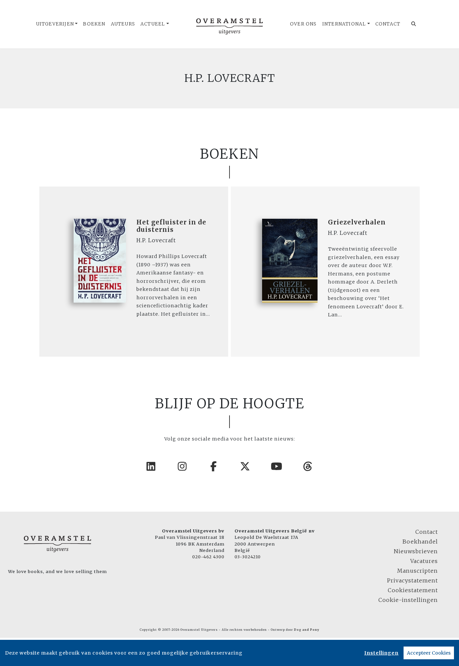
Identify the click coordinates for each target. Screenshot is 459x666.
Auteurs (123, 24)
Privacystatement (412, 580)
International (344, 24)
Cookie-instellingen (408, 600)
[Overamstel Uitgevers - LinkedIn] (151, 466)
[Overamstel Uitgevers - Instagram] (182, 466)
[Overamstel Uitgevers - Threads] (308, 466)
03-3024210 (248, 556)
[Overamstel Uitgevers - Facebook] (214, 466)
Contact (387, 24)
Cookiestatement (413, 590)
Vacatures (424, 561)
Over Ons (303, 24)
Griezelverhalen (357, 222)
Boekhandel (420, 541)
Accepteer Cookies (429, 653)
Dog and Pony (306, 629)
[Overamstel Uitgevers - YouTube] (276, 466)
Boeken (94, 24)
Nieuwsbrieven (416, 551)
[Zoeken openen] (413, 24)
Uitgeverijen (55, 24)
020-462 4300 (208, 556)
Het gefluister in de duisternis (171, 226)
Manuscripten (417, 570)
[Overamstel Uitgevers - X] (245, 466)
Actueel (152, 24)
